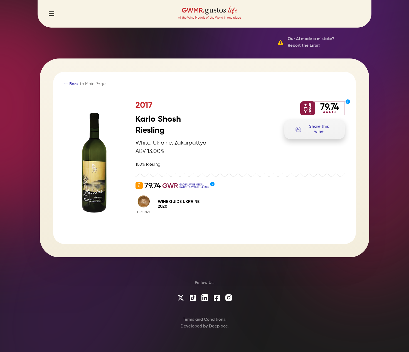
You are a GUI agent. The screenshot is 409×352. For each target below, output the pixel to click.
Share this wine (319, 129)
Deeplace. (219, 326)
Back (73, 84)
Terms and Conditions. (204, 319)
